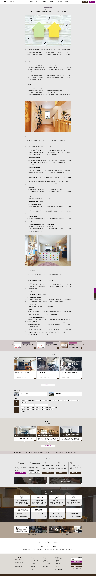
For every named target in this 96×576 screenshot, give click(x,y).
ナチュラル (24, 402)
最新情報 (41, 452)
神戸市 (23, 409)
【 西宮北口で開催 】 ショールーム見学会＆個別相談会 (52, 345)
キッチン (34, 400)
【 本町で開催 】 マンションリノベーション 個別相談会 (74, 345)
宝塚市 (37, 409)
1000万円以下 (24, 405)
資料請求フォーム (62, 472)
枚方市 (56, 407)
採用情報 (56, 568)
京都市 (23, 411)
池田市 (42, 407)
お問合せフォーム (75, 472)
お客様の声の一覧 (48, 445)
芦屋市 (42, 409)
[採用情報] (30, 480)
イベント (32, 561)
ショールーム (33, 566)
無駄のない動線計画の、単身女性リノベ (47, 435)
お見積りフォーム (48, 472)
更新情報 (33, 563)
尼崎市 (28, 409)
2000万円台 (38, 405)
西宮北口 (33, 569)
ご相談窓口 (21, 472)
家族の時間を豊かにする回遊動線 (22, 372)
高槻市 (51, 407)
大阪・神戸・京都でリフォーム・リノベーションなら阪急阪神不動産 (25, 452)
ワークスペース (67, 400)
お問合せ (92, 1)
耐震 (73, 400)
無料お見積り (58, 563)
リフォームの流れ (47, 566)
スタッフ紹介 (46, 564)
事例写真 (32, 557)
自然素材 (23, 400)
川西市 (51, 409)
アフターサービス (47, 563)
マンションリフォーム (35, 558)
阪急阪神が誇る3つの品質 (48, 561)
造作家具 (29, 400)
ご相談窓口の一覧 (77, 561)
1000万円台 (32, 405)
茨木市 (46, 407)
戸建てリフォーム (35, 560)
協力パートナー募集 (58, 569)
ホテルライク (60, 400)
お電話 (57, 561)
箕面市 (37, 407)
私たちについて (45, 558)
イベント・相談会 (26, 342)
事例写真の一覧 (48, 384)
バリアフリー (40, 400)
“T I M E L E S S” (42, 372)
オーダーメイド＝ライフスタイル (22, 435)
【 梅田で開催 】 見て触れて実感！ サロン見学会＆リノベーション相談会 (28, 346)
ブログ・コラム (48, 7)
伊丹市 (46, 409)
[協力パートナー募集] (65, 480)
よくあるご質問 (58, 566)
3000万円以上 (44, 405)
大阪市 (23, 407)
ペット (46, 400)
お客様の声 (45, 557)
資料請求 (86, 1)
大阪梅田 (33, 568)
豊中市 (28, 407)
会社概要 (45, 568)
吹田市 (33, 407)
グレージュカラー (53, 400)
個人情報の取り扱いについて (77, 568)
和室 (77, 400)
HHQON (45, 560)
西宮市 (33, 409)
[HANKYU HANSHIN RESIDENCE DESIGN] (9, 1)
